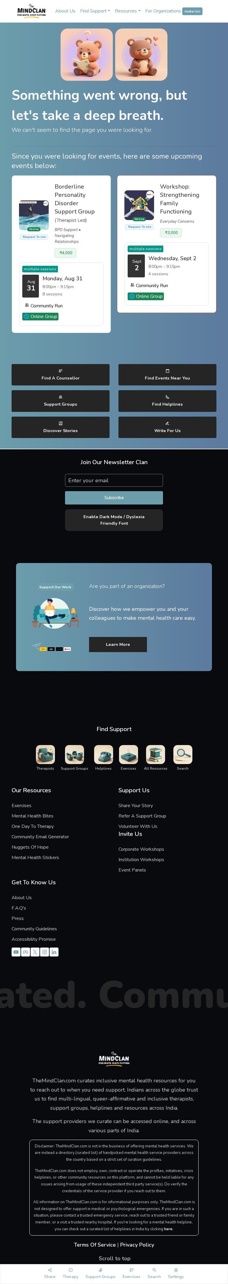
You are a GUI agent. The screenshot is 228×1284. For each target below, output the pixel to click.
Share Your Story (135, 805)
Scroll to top (114, 1258)
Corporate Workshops (141, 849)
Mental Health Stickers (35, 857)
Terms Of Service (95, 1244)
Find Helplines (167, 404)
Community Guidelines (34, 929)
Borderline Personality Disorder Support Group (75, 203)
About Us (65, 11)
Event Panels (132, 870)
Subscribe (114, 498)
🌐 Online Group (40, 316)
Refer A (135, 816)
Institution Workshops (141, 859)
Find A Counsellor (61, 378)
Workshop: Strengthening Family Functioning (180, 199)
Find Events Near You (167, 378)
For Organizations (172, 11)
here (168, 1229)
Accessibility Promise (34, 939)
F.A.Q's (19, 908)
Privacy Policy (137, 1244)
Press (18, 918)
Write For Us (167, 431)
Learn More (118, 644)
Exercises (21, 805)
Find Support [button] (93, 11)
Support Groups (60, 404)
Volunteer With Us (137, 826)
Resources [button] (126, 11)
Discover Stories (60, 431)
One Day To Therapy (33, 826)
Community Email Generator (40, 837)
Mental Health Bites (32, 816)
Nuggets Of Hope (30, 847)
